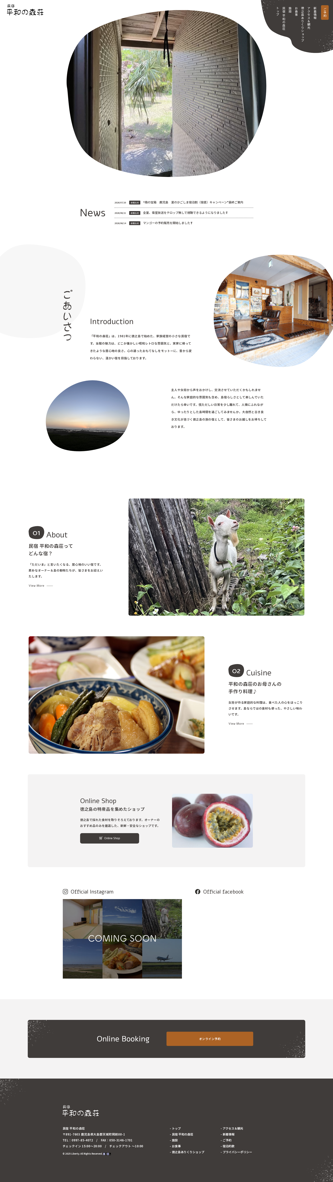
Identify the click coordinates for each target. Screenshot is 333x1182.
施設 (290, 10)
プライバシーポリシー (237, 1152)
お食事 (296, 11)
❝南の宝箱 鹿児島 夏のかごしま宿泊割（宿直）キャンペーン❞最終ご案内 (193, 202)
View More (36, 586)
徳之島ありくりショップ (302, 24)
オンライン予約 (210, 1039)
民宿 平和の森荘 (284, 18)
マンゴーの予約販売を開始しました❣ (168, 223)
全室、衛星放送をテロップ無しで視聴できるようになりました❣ (185, 212)
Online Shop (112, 838)
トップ (277, 11)
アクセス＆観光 (309, 18)
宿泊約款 (228, 1146)
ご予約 (325, 12)
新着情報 (315, 13)
